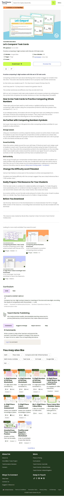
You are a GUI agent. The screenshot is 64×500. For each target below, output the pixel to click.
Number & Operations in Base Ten (41, 304)
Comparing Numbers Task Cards (13, 244)
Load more (31, 448)
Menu (59, 3)
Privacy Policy (43, 489)
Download (16, 64)
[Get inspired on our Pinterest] (44, 478)
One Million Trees (9, 461)
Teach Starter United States (41, 467)
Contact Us (5, 482)
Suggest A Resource (8, 485)
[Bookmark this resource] (6, 68)
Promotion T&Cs (32, 489)
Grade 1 (6, 304)
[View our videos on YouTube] (41, 478)
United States (8, 490)
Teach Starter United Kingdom (42, 470)
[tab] (6, 291)
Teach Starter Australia (40, 464)
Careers (4, 467)
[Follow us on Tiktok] (34, 478)
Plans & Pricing (37, 458)
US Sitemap (52, 489)
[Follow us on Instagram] (36, 478)
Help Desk (5, 478)
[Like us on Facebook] (39, 478)
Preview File (47, 64)
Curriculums (36, 461)
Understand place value (10, 306)
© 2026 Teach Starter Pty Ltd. (33, 492)
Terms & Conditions (20, 489)
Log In (59, 489)
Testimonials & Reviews (9, 464)
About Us (5, 458)
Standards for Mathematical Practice (20, 304)
